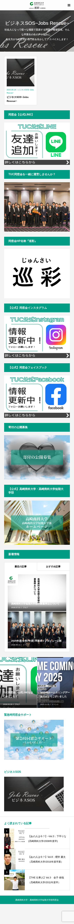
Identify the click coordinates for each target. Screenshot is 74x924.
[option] (18, 682)
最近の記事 (21, 566)
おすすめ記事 (53, 566)
